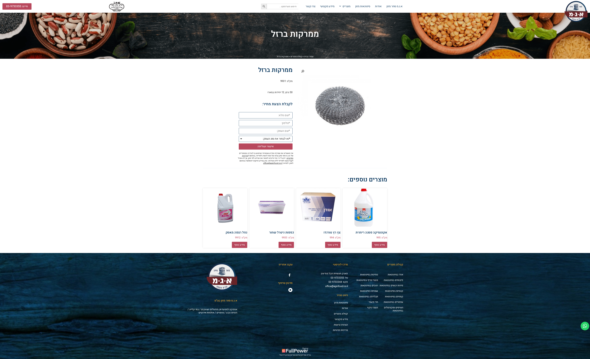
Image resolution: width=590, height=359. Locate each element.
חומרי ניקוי (372, 307)
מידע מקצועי (327, 6)
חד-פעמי (373, 302)
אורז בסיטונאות (395, 274)
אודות (378, 6)
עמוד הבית (308, 56)
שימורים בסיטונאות (393, 302)
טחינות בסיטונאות (369, 274)
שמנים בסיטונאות (369, 291)
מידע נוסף (379, 245)
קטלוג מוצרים (296, 56)
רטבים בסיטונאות (369, 285)
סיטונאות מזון (362, 6)
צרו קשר (310, 6)
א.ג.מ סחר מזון (394, 6)
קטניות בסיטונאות (394, 291)
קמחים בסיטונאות (394, 296)
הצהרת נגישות (341, 325)
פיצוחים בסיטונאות (393, 280)
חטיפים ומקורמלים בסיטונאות (393, 309)
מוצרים (346, 6)
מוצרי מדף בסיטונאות (367, 280)
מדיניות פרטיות (340, 330)
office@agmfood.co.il (272, 163)
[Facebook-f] (289, 275)
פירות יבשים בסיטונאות (391, 285)
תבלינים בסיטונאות (368, 296)
